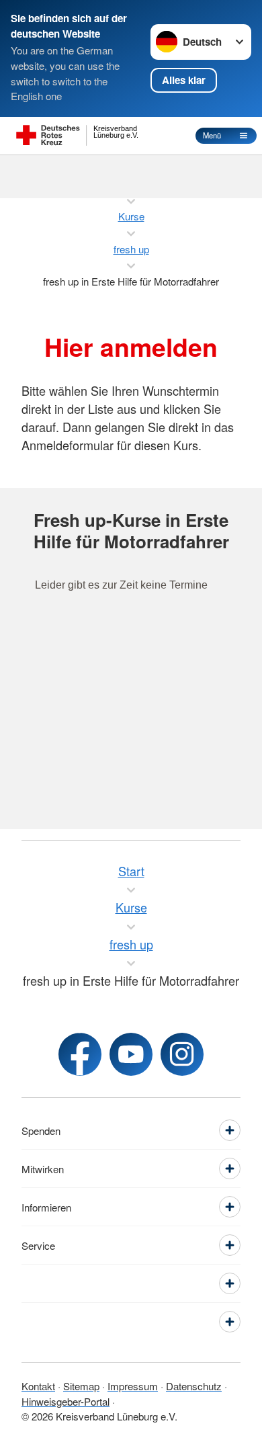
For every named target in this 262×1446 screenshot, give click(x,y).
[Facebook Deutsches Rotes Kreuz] (79, 1054)
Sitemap (81, 1386)
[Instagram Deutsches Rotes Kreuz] (182, 1054)
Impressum (132, 1386)
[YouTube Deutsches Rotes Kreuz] (131, 1054)
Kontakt (38, 1386)
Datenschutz (194, 1386)
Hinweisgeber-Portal (65, 1401)
